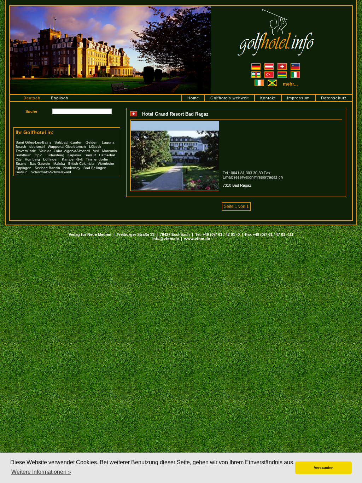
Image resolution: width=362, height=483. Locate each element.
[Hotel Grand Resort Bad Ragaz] (175, 123)
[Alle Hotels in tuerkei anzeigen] (269, 73)
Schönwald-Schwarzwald (51, 172)
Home (193, 98)
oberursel (37, 147)
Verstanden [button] (323, 468)
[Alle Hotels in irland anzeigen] (259, 84)
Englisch (59, 98)
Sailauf (90, 155)
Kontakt (268, 98)
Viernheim (106, 163)
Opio (38, 155)
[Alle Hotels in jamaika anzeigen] (272, 84)
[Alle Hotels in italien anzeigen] (295, 73)
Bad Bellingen (94, 168)
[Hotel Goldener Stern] (110, 8)
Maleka (59, 163)
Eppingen (23, 168)
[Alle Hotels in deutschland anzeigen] (256, 65)
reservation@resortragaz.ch (258, 177)
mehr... (290, 84)
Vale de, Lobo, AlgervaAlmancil (64, 151)
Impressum (298, 98)
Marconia (109, 151)
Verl (96, 151)
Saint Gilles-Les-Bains (33, 142)
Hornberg (32, 159)
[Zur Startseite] (275, 8)
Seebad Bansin (47, 168)
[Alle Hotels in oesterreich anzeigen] (269, 65)
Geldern (92, 142)
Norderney (71, 168)
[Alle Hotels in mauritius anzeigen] (282, 73)
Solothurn (23, 155)
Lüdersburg (55, 155)
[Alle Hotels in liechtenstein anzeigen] (295, 65)
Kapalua (74, 155)
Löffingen (51, 159)
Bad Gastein (40, 163)
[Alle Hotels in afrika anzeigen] (256, 73)
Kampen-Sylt (72, 159)
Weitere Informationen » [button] (41, 472)
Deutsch (31, 98)
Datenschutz (334, 98)
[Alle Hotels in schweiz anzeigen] (282, 65)
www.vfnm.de (197, 239)
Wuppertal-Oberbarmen (67, 147)
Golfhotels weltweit (229, 98)
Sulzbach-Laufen (68, 142)
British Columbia (81, 163)
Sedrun (22, 172)
